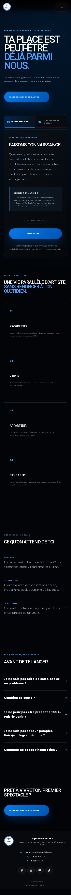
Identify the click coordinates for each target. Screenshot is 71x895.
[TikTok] (49, 870)
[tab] (19, 122)
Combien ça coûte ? (35, 698)
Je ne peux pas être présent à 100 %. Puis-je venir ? (35, 714)
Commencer (35, 233)
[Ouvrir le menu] (62, 7)
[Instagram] (31, 870)
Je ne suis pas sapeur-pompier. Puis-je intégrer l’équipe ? (35, 733)
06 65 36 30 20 (38, 856)
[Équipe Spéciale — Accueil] (7, 7)
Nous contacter (38, 861)
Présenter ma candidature (27, 96)
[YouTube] (40, 870)
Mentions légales (31, 885)
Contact (42, 885)
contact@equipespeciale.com (38, 852)
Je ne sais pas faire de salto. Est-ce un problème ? (35, 681)
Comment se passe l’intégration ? (35, 750)
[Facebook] (22, 870)
